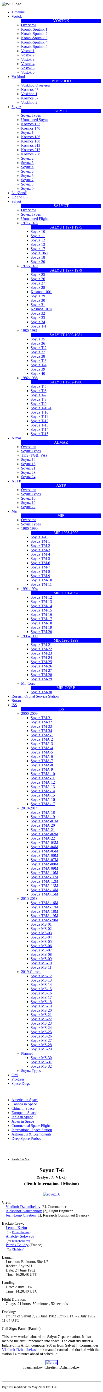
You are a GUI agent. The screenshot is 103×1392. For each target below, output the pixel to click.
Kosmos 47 (29, 89)
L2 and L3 (19, 197)
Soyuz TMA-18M (44, 911)
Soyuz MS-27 (41, 1040)
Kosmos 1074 (41, 309)
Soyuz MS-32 (41, 1066)
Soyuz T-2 (38, 348)
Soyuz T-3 (38, 361)
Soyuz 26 (38, 279)
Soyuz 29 (38, 296)
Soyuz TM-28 (41, 675)
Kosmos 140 (30, 128)
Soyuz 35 (38, 339)
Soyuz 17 (38, 249)
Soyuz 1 (27, 133)
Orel (14, 1075)
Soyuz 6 (27, 176)
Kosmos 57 (29, 98)
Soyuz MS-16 (41, 993)
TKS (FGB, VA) (34, 455)
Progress (17, 1079)
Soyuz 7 (27, 180)
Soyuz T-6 (38, 391)
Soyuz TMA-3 (42, 744)
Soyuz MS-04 (41, 937)
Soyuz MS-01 (41, 924)
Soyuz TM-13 (41, 602)
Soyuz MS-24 (41, 1028)
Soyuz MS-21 (41, 1015)
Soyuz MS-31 (41, 1062)
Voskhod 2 (29, 102)
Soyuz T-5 (38, 386)
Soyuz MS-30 (41, 1058)
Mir (14, 511)
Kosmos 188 (30, 141)
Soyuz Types (31, 115)
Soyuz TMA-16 (43, 799)
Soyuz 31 (38, 305)
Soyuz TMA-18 (43, 812)
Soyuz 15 (28, 464)
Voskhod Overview (36, 85)
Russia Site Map (20, 1159)
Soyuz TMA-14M (44, 890)
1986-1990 (29, 528)
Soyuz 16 (28, 498)
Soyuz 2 (27, 158)
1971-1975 (29, 223)
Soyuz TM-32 (41, 722)
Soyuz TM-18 (41, 623)
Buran (16, 701)
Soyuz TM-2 (40, 546)
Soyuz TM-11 (41, 584)
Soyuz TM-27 (41, 670)
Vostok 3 (27, 59)
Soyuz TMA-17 (43, 804)
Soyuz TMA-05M (44, 851)
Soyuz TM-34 (41, 731)
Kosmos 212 (30, 145)
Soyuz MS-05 (41, 941)
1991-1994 (29, 589)
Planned (27, 1053)
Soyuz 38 (38, 356)
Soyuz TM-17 (41, 619)
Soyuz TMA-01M (44, 821)
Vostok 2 (27, 55)
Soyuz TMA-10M (44, 873)
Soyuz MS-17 (41, 997)
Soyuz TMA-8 (42, 765)
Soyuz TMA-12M (44, 881)
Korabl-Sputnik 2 (34, 34)
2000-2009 (29, 713)
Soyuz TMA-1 (42, 735)
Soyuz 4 (27, 167)
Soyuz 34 (38, 322)
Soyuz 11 (38, 236)
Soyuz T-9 (38, 404)
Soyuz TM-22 (41, 649)
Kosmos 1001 (41, 292)
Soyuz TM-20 (41, 632)
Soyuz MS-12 (41, 976)
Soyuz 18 (38, 257)
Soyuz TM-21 (41, 645)
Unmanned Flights (35, 219)
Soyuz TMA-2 (42, 739)
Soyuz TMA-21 (43, 830)
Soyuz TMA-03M (44, 843)
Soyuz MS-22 (41, 1019)
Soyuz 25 (38, 275)
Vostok (16, 16)
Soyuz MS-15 (41, 989)
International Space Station (31, 1130)
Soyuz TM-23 (41, 653)
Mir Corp (28, 683)
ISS (14, 705)
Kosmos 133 (30, 124)
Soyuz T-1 (38, 326)
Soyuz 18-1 (39, 253)
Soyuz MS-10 (41, 963)
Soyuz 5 (27, 171)
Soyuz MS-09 (41, 959)
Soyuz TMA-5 (42, 752)
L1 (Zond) (19, 193)
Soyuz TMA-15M (44, 894)
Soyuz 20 (38, 262)
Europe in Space (23, 1113)
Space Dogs (20, 1083)
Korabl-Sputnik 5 (34, 46)
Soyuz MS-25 (41, 1032)
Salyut (16, 201)
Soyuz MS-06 (41, 946)
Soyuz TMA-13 (43, 787)
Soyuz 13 (38, 244)
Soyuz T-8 (38, 399)
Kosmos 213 (30, 150)
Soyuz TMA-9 (42, 769)
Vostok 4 (27, 64)
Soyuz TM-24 (41, 657)
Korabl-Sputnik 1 (34, 29)
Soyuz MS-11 (41, 967)
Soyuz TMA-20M (44, 920)
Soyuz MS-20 (41, 1010)
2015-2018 (29, 898)
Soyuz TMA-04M (44, 847)
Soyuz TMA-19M (44, 916)
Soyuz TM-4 (40, 554)
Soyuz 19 (28, 503)
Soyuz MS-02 (41, 929)
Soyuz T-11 (39, 417)
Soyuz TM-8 (40, 571)
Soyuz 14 (28, 460)
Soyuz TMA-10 (43, 774)
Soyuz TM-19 (41, 627)
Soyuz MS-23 (41, 1023)
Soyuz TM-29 (41, 679)
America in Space (24, 1100)
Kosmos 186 (30, 137)
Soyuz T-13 (39, 425)
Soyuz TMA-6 (42, 756)
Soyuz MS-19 (41, 1006)
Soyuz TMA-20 (43, 825)
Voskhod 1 (29, 94)
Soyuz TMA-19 (43, 817)
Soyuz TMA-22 (43, 838)
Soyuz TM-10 (41, 580)
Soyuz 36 (38, 343)
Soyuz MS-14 (41, 985)
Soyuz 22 (28, 507)
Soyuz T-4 (38, 365)
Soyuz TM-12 (41, 597)
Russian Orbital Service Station (35, 696)
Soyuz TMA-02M (44, 834)
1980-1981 (29, 330)
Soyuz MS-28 (41, 1045)
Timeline (18, 12)
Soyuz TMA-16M (44, 903)
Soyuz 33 (38, 318)
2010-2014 (29, 808)
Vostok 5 (27, 68)
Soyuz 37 (38, 352)
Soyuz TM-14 (41, 606)
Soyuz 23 (28, 472)
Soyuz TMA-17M (44, 907)
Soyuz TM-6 (40, 563)
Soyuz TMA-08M (44, 864)
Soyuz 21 (28, 468)
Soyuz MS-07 (41, 950)
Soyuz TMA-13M (44, 886)
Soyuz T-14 (39, 429)
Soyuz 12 (38, 240)
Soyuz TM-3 (40, 550)
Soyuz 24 (28, 477)
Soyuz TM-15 (41, 610)
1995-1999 (29, 636)
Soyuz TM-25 (41, 662)
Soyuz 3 (27, 163)
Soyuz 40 (38, 373)
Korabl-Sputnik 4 (34, 42)
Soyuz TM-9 (40, 576)
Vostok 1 (27, 51)
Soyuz (16, 107)
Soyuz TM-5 (40, 559)
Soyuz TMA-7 (42, 761)
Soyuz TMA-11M (44, 877)
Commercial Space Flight (30, 1126)
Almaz (16, 438)
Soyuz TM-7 (40, 567)
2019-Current (31, 972)
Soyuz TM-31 (41, 718)
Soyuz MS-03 (41, 933)
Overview (28, 25)
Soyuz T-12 (39, 421)
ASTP (16, 481)
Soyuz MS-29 (41, 1049)
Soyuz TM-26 (41, 666)
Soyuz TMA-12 (43, 782)
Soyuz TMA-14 (43, 791)
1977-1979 (29, 266)
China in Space (22, 1108)
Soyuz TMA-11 (43, 778)
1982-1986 (29, 378)
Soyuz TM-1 (40, 541)
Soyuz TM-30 (41, 692)
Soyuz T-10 (39, 412)
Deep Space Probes (26, 1138)
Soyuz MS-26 (41, 1036)
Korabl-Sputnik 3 (34, 38)
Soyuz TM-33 (41, 726)
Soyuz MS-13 (41, 980)
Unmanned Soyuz (34, 120)
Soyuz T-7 (38, 395)
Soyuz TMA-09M (44, 868)
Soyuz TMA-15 (43, 795)
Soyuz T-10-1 (41, 408)
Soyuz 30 (38, 300)
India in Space (22, 1117)
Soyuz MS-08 (41, 954)
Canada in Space (24, 1104)
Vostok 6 (27, 72)
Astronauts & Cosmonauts (31, 1134)
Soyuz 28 (38, 287)
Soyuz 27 (38, 283)
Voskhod (18, 77)
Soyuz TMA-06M (44, 855)
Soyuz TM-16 (41, 614)
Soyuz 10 (38, 231)
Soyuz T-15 (39, 434)
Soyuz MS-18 (41, 1002)
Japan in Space (22, 1121)
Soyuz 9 (27, 188)
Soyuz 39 (38, 369)
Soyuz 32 (38, 313)
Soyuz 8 (27, 184)
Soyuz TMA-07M (44, 860)
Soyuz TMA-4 (42, 748)
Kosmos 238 (30, 154)
